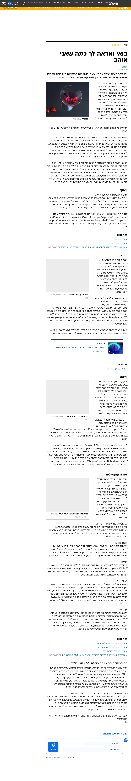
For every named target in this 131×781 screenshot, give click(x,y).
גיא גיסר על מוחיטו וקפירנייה (111, 647)
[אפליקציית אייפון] (12, 7)
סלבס (76, 2)
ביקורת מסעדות (97, 8)
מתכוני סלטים (54, 8)
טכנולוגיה (39, 2)
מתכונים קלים (42, 8)
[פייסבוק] (5, 7)
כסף (69, 2)
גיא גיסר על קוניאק (116, 369)
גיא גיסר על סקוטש (116, 243)
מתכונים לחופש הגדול (81, 8)
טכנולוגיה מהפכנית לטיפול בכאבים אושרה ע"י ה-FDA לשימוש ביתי (93, 655)
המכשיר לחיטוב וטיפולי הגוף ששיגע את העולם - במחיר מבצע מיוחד (93, 247)
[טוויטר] (8, 7)
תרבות (84, 2)
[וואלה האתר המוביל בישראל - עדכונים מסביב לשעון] (113, 3)
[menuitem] (98, 3)
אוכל (63, 2)
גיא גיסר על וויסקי (116, 239)
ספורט (100, 2)
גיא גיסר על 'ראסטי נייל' (114, 651)
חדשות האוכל (110, 8)
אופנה (30, 2)
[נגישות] (3, 3)
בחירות (92, 2)
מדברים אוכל (66, 8)
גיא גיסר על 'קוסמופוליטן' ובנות (110, 643)
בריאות (56, 2)
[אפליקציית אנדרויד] (15, 7)
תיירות (48, 2)
